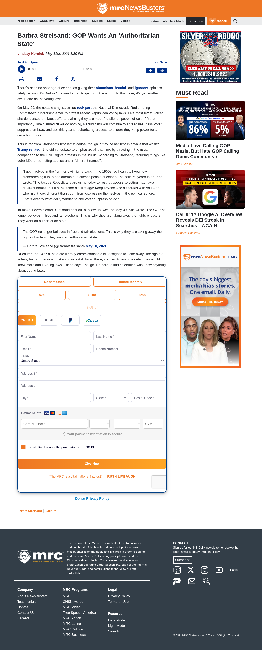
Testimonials (158, 21)
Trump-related (28, 150)
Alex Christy (184, 164)
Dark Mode (176, 21)
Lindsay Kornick (30, 54)
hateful (120, 88)
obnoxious (104, 88)
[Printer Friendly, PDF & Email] (39, 79)
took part (84, 108)
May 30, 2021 (96, 246)
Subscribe (196, 21)
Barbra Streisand (29, 511)
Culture (51, 511)
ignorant (141, 88)
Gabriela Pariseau (188, 233)
